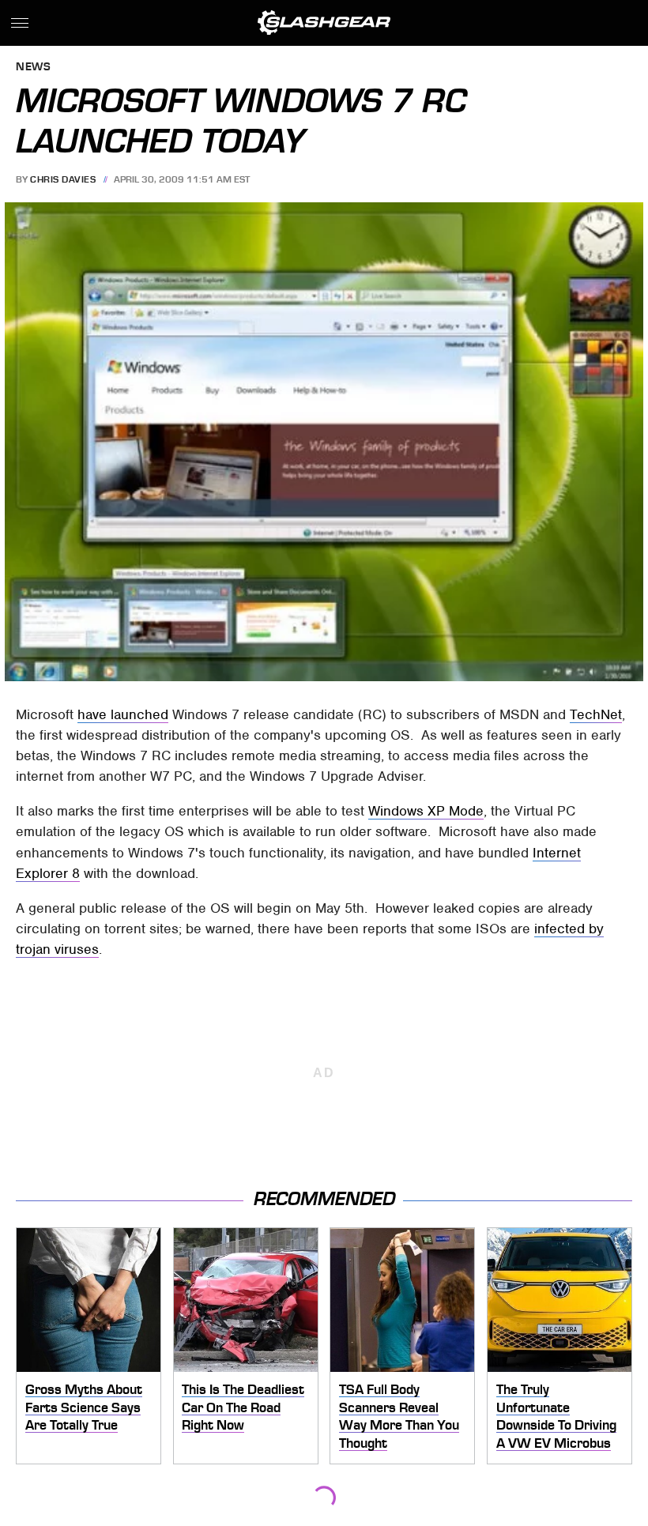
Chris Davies (63, 179)
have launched (122, 714)
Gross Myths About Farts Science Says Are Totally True (83, 1407)
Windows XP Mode (426, 811)
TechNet (596, 714)
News (33, 67)
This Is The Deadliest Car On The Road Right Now (243, 1407)
